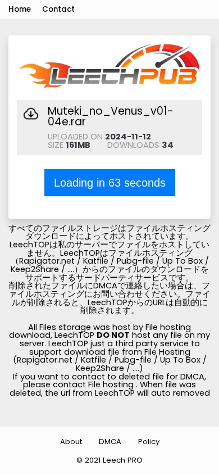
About (71, 441)
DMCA (110, 441)
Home (19, 9)
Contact (58, 9)
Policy (148, 441)
